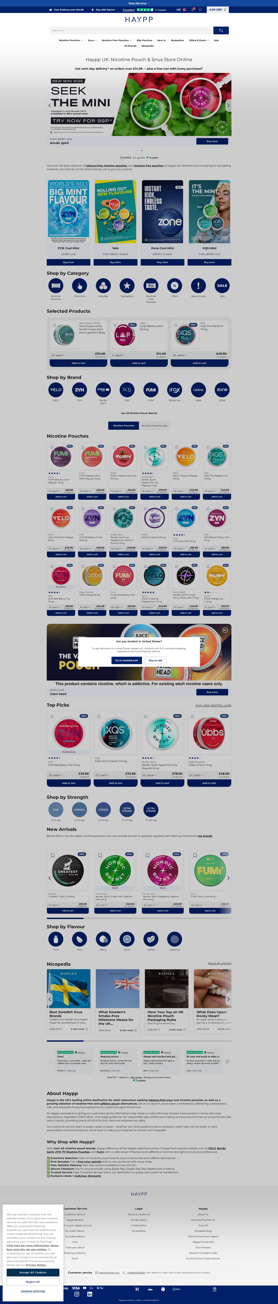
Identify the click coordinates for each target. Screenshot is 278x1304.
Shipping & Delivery (75, 1253)
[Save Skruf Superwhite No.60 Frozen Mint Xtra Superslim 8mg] (54, 325)
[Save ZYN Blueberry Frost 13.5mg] (83, 508)
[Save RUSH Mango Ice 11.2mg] (207, 566)
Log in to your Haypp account (75, 1225)
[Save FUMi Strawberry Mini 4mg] (114, 566)
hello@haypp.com (109, 1272)
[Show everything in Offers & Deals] (208, 40)
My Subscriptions (75, 1236)
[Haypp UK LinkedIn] (90, 1294)
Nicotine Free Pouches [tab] (154, 425)
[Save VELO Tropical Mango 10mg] (176, 447)
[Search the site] (221, 30)
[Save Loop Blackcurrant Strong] (115, 325)
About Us (203, 1214)
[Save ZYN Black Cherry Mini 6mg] (207, 508)
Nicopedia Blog (203, 1230)
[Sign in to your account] (192, 9)
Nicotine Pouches (69, 40)
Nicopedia (148, 45)
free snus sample (89, 1161)
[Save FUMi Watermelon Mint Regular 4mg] (83, 447)
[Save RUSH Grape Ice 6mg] (145, 508)
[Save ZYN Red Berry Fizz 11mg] (51, 566)
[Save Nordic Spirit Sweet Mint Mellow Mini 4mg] (100, 855)
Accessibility (139, 1230)
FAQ (74, 1241)
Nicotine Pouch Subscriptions (203, 1258)
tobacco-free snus (160, 1100)
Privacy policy (139, 1219)
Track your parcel (75, 1247)
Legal (139, 1208)
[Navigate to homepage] (139, 1192)
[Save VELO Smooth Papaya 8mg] (51, 508)
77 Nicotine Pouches (76, 1151)
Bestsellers (177, 40)
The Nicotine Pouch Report (203, 1236)
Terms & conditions (139, 1214)
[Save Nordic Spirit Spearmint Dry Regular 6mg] (145, 447)
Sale (216, 40)
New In (161, 40)
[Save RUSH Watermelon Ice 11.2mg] (114, 447)
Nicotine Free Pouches (115, 40)
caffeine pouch (110, 1103)
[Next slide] (228, 105)
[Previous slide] (50, 105)
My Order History (75, 1230)
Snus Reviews (203, 1247)
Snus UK (203, 1225)
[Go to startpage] (139, 19)
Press (75, 1258)
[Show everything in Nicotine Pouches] (82, 40)
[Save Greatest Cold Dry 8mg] (52, 855)
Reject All (33, 1281)
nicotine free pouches (148, 165)
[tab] (136, 150)
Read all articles (219, 963)
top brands (205, 836)
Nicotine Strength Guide (203, 1253)
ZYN (58, 1151)
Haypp (203, 1208)
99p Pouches (144, 40)
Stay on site (155, 660)
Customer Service (75, 1208)
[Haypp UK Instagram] (77, 1294)
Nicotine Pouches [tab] (123, 425)
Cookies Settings (33, 1291)
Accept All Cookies (32, 1272)
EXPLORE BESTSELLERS (213, 705)
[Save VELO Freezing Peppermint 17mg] (145, 566)
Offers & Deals (197, 40)
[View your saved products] (200, 9)
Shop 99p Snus (138, 3)
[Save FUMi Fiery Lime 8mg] (195, 855)
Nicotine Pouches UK (203, 1219)
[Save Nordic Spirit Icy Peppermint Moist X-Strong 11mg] (114, 508)
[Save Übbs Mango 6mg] (83, 566)
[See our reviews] (144, 9)
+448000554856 (136, 1272)
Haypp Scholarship (203, 1241)
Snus (91, 40)
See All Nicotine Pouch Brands (139, 413)
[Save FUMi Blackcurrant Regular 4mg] (51, 447)
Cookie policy (139, 1225)
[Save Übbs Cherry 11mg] (192, 716)
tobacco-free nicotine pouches (106, 165)
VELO (212, 1148)
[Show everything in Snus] (96, 40)
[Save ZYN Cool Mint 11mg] (176, 508)
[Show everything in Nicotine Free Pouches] (131, 40)
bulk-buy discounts (88, 1175)
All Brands (130, 45)
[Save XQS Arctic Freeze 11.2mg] (98, 716)
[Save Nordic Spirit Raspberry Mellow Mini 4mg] (147, 855)
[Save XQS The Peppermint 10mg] (207, 447)
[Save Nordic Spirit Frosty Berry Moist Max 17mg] (176, 566)
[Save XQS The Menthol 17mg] (175, 325)
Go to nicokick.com (126, 660)
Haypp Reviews (74, 1219)
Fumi (100, 1151)
